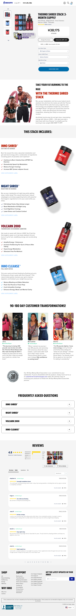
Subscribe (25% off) (61, 40)
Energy (3, 582)
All (2, 576)
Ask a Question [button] (49, 466)
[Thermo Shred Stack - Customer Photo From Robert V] (54, 458)
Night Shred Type (42, 60)
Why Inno (3, 592)
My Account (19, 576)
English (70, 607)
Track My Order (20, 578)
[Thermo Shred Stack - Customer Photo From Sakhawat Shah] (54, 462)
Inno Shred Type (42, 48)
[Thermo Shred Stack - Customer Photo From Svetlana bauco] (49, 458)
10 (47, 562)
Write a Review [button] (62, 466)
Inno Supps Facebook (36, 581)
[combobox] (70, 607)
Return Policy (19, 583)
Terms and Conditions (21, 582)
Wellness (3, 583)
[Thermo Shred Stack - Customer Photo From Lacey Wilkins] (49, 453)
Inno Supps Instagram (36, 574)
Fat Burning (4, 580)
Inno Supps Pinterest (36, 577)
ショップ (16, 3)
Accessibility (19, 587)
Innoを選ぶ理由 (27, 3)
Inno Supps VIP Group (36, 583)
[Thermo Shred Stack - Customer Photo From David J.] (49, 462)
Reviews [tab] (11, 470)
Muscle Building (5, 578)
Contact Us (19, 585)
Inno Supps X (34, 576)
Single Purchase (45, 40)
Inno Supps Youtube (36, 585)
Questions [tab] (23, 470)
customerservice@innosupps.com (36, 376)
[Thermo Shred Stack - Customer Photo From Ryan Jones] (60, 458)
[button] (63, 488)
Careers (3, 593)
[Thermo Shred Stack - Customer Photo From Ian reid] (54, 453)
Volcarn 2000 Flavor (43, 54)
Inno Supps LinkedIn (36, 579)
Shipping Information (21, 580)
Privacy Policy (19, 589)
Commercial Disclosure (19, 591)
